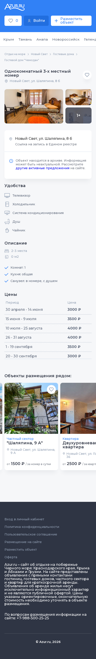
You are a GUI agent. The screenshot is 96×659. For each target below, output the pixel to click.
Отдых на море (14, 54)
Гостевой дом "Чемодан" (21, 60)
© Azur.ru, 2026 (48, 641)
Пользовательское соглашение (30, 534)
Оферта (10, 557)
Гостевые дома (63, 54)
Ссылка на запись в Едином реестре (46, 144)
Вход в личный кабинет (24, 519)
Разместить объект (20, 550)
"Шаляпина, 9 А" (25, 443)
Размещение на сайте (23, 542)
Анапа (42, 39)
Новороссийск (65, 39)
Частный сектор (20, 438)
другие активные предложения (42, 168)
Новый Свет (39, 54)
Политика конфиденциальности (31, 527)
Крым (8, 39)
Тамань (25, 39)
